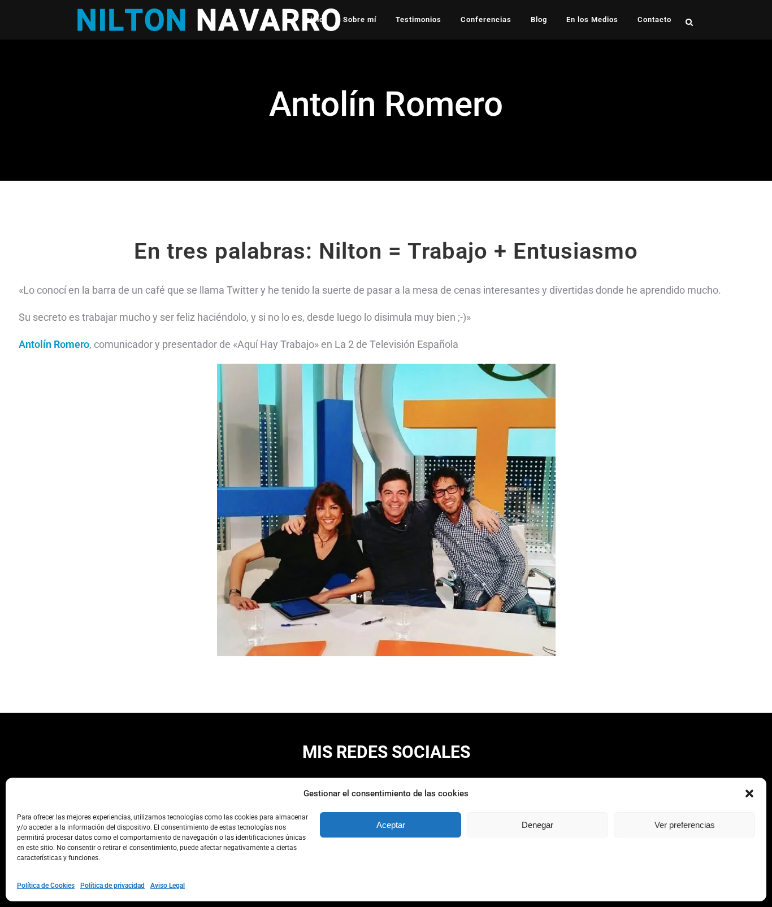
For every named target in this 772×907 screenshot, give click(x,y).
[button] (749, 793)
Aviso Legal (167, 885)
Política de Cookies (46, 885)
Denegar (537, 825)
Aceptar (390, 825)
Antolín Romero (54, 344)
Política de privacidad (112, 885)
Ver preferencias (684, 825)
